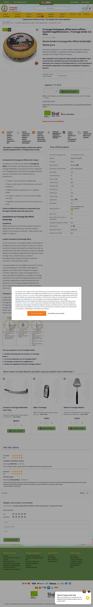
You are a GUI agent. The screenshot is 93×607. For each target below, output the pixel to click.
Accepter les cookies (37, 313)
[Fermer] (79, 289)
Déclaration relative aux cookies (25, 295)
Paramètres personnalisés (56, 313)
